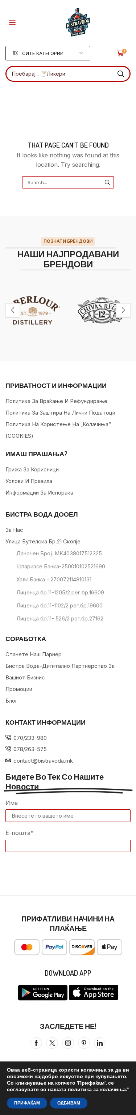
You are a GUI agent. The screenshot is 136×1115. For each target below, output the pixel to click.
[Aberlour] (34, 310)
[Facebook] (36, 1043)
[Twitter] (52, 1043)
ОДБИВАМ (68, 1103)
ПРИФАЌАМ (27, 1103)
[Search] (120, 74)
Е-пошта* (19, 832)
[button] (12, 22)
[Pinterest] (84, 1043)
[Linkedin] (100, 1043)
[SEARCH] (107, 182)
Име (11, 802)
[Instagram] (68, 1043)
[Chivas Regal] (102, 310)
